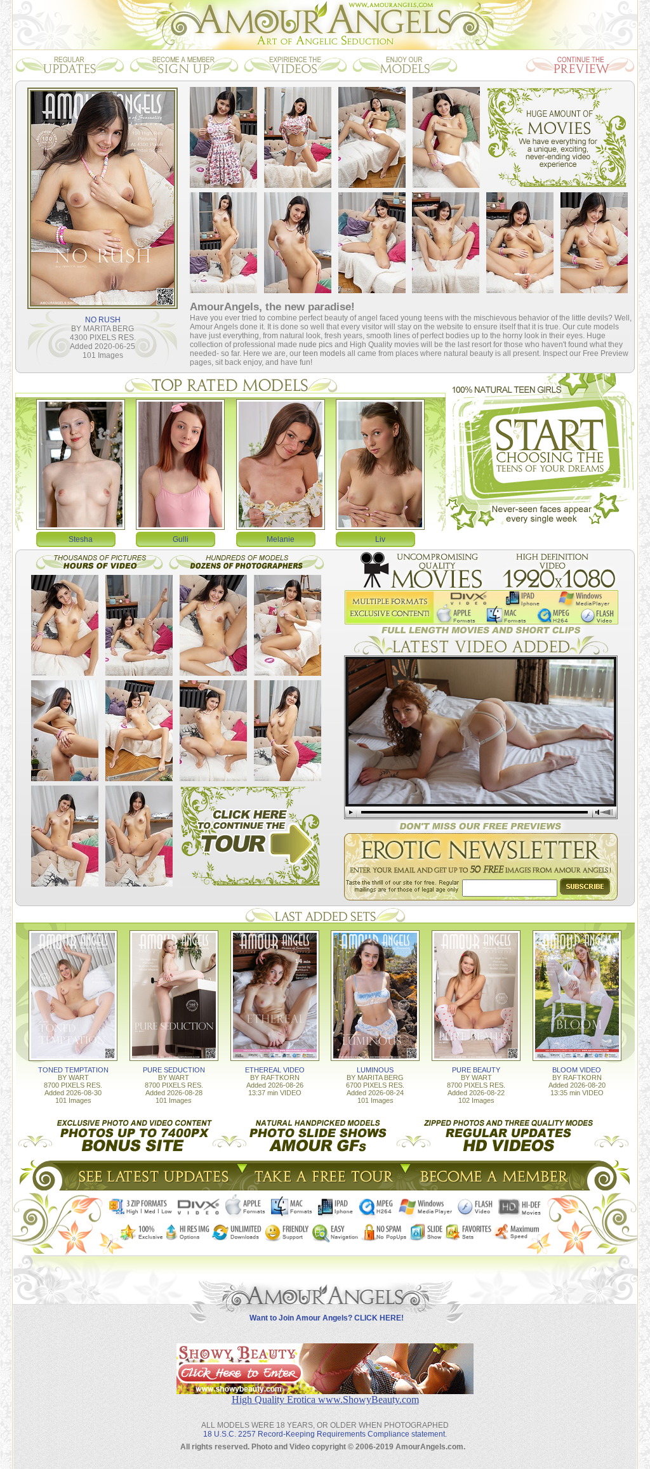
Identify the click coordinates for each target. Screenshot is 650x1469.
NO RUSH (103, 319)
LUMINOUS (375, 1070)
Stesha (81, 539)
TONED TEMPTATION (73, 1070)
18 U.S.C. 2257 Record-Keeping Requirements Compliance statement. (325, 1434)
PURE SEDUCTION (174, 1070)
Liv (380, 539)
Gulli (181, 539)
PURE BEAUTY (476, 1070)
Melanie (281, 539)
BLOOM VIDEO (576, 1070)
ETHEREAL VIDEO (275, 1070)
